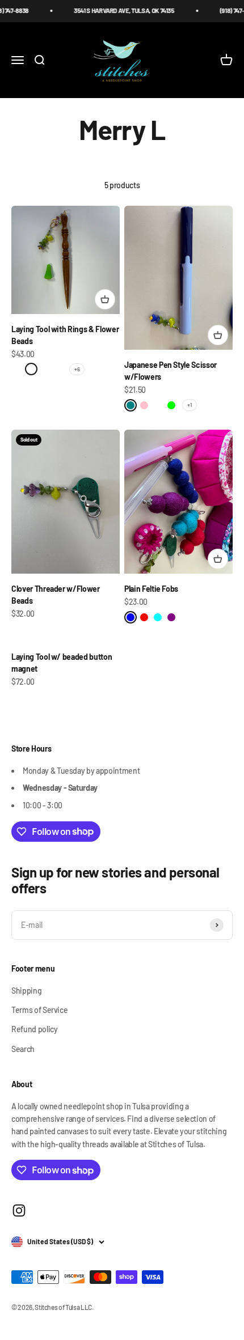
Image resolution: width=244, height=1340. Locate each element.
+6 (76, 369)
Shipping (26, 990)
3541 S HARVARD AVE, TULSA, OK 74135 (118, 10)
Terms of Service (39, 1010)
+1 (189, 404)
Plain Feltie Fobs (151, 588)
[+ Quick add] (105, 299)
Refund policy (34, 1029)
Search (23, 1049)
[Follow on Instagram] (19, 1210)
